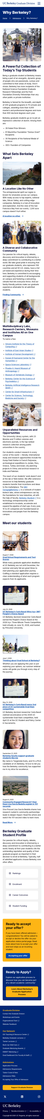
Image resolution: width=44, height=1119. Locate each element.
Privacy (5, 1111)
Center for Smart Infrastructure (19, 392)
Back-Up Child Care (11, 1045)
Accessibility (35, 1111)
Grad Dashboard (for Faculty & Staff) (17, 1055)
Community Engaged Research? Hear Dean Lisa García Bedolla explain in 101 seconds (20, 804)
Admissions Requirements (12, 1069)
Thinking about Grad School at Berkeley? (21, 660)
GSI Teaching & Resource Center (16, 1034)
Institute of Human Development (20, 354)
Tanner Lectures (10, 1041)
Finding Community (12, 295)
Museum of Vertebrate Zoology (19, 375)
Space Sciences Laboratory (18, 365)
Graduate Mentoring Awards (14, 1048)
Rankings (16, 873)
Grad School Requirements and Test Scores (19, 558)
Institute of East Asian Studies (19, 350)
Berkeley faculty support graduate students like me (18, 757)
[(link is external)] (12, 1106)
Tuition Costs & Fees (10, 1073)
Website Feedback (10, 1024)
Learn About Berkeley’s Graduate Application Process (22, 992)
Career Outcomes (20, 895)
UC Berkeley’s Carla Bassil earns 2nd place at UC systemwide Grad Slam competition (19, 707)
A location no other (12, 216)
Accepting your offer (17, 956)
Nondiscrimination (18, 1111)
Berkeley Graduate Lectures (14, 1038)
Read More (8, 822)
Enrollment (17, 884)
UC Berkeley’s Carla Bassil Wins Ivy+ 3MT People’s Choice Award (21, 613)
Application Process (10, 1066)
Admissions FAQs (9, 1076)
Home (5, 18)
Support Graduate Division (22, 1087)
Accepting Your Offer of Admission (15, 1079)
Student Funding (19, 906)
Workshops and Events (11, 1017)
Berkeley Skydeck (28, 498)
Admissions (17, 18)
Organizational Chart (11, 1021)
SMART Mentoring (10, 1052)
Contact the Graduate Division (14, 1014)
